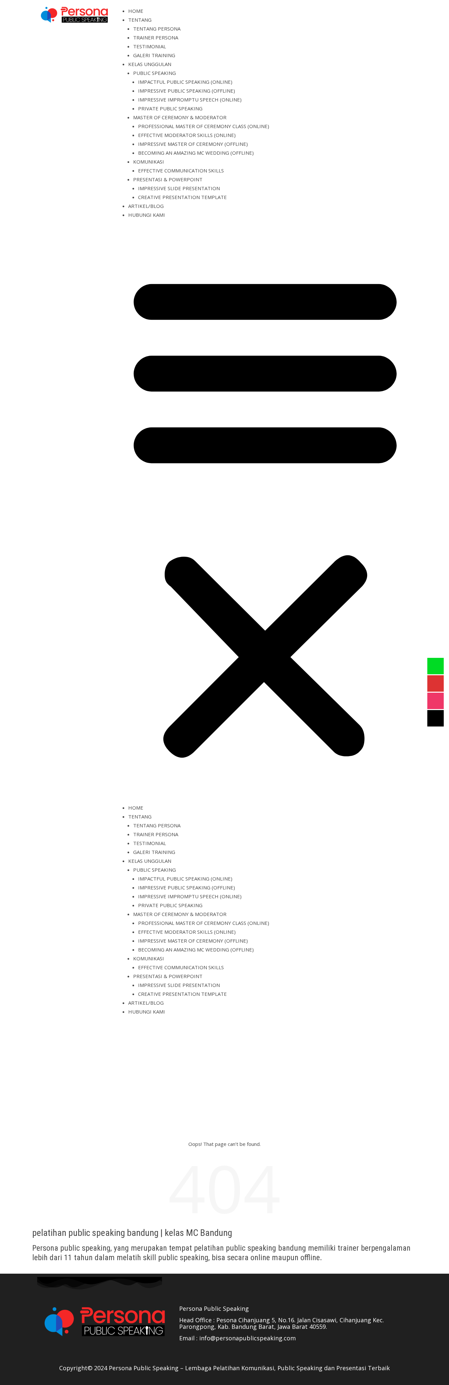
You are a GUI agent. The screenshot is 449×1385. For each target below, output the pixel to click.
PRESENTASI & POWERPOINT (167, 179)
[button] (265, 513)
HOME (135, 11)
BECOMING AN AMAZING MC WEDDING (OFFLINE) (196, 152)
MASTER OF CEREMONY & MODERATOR (179, 117)
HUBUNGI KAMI (146, 215)
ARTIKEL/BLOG (146, 206)
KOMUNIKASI (148, 161)
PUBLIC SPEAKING (154, 73)
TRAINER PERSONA (155, 37)
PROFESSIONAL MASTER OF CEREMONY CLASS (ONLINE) (203, 126)
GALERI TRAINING (154, 55)
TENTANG (140, 19)
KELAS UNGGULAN (149, 64)
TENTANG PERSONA (156, 28)
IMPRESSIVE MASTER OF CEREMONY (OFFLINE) (193, 144)
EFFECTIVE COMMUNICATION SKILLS (181, 170)
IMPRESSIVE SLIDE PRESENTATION (179, 188)
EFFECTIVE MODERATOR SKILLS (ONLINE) (187, 135)
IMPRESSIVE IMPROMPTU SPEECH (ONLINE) (190, 99)
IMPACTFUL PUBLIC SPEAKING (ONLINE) (185, 81)
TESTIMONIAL (149, 46)
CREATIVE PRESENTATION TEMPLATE (182, 197)
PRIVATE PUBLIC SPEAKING (170, 108)
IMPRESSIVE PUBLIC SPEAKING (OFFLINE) (186, 90)
